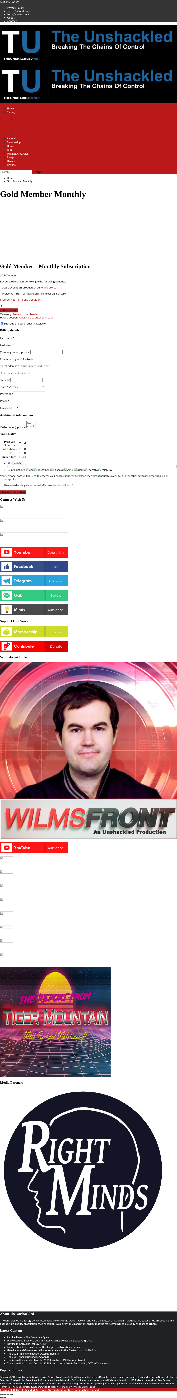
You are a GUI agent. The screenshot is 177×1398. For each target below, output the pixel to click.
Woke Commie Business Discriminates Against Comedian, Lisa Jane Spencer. (50, 1340)
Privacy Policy (15, 7)
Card (14, 463)
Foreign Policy (18, 1380)
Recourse (68, 1383)
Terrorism (5, 1386)
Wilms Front (20, 119)
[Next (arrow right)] (4, 1397)
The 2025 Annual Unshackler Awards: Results (33, 1353)
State (4, 386)
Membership (14, 142)
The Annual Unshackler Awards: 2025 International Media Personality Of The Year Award (58, 1363)
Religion (95, 1383)
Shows (10, 112)
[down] (15, 113)
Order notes (13, 427)
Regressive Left (82, 1383)
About (11, 17)
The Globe (17, 1386)
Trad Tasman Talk (24, 127)
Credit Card (18, 469)
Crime (64, 1376)
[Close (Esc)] (11, 1394)
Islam (122, 1380)
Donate (11, 146)
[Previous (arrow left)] (1, 1397)
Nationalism (150, 1380)
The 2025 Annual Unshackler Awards (28, 1356)
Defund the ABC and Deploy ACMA (27, 1343)
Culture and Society (97, 1376)
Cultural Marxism (77, 1376)
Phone (4, 400)
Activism (24, 1376)
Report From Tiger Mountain (115, 1383)
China (58, 1376)
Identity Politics (71, 1380)
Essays (10, 157)
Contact (12, 20)
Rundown (137, 1383)
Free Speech (33, 1380)
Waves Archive (22, 131)
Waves (77, 1386)
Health (58, 1380)
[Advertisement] (27, 1282)
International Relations (106, 1380)
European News (155, 1376)
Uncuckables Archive (25, 134)
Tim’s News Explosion (26, 116)
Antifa (32, 1376)
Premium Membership (25, 314)
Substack (12, 138)
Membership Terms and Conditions (21, 299)
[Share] (8, 1394)
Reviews (11, 164)
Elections (142, 1376)
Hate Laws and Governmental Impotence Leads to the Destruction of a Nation (51, 1350)
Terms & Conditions (18, 11)
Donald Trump (116, 1376)
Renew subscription (13, 492)
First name (7, 338)
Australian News (45, 1376)
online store (48, 287)
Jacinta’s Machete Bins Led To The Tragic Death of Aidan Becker (43, 1347)
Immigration (86, 1380)
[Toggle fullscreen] (4, 1394)
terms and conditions (59, 485)
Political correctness (51, 1383)
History (11, 161)
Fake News (171, 1376)
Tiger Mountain (22, 123)
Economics (130, 1376)
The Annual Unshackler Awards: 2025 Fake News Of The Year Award (46, 1360)
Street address (9, 365)
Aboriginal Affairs (9, 1376)
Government (47, 1380)
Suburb (5, 380)
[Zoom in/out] (1, 1394)
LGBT (133, 1380)
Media (140, 1380)
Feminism (5, 1380)
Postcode (6, 393)
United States (49, 1386)
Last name (7, 345)
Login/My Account (18, 14)
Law (127, 1380)
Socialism (155, 1383)
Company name (15, 352)
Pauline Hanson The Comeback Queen (28, 1337)
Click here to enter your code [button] (36, 317)
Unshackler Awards (17, 153)
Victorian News (65, 1386)
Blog (9, 149)
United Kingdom (32, 1386)
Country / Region (11, 359)
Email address (9, 407)
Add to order (9, 310)
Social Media (167, 1383)
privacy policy (8, 479)
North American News (20, 1383)
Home (10, 108)
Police (36, 1383)
